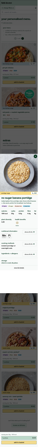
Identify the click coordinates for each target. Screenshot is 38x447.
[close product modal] (35, 154)
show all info (29, 232)
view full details (19, 268)
